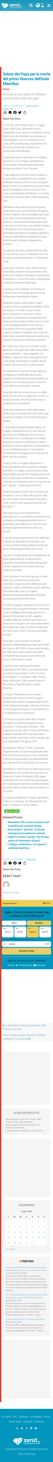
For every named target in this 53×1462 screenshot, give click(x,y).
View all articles (11, 892)
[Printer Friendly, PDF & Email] (12, 811)
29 (20, 1243)
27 (8, 1243)
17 (32, 1232)
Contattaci (39, 1421)
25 (38, 1238)
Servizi (47, 1416)
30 (26, 1243)
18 (38, 1232)
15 (20, 1232)
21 (14, 1238)
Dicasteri (8, 109)
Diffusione (23, 1416)
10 (32, 1227)
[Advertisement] (26, 39)
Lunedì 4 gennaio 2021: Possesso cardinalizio (25, 1319)
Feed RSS (28, 1261)
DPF (15, 1416)
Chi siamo (6, 1416)
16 (26, 1232)
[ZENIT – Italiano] (15, 5)
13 (8, 1232)
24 (32, 1238)
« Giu (7, 1249)
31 (32, 1243)
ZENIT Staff (32, 106)
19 (44, 1232)
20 (8, 1238)
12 (44, 1227)
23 (26, 1238)
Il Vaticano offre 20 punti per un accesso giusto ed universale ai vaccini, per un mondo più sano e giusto (26, 1270)
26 (44, 1238)
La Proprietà (36, 1416)
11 (38, 1227)
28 (14, 1243)
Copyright (27, 1421)
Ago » (13, 1249)
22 (20, 1238)
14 (14, 1232)
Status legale (15, 1421)
